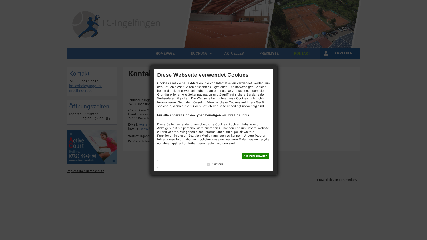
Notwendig (218, 164)
